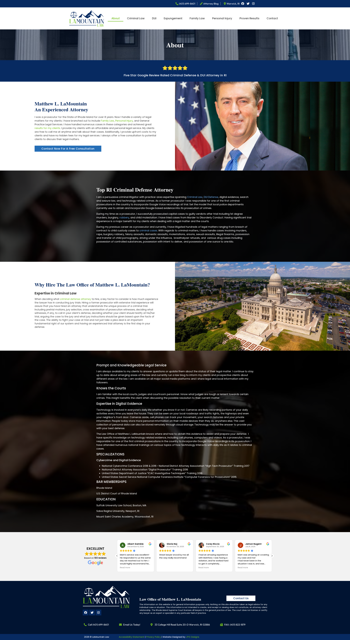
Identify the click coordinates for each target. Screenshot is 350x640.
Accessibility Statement (131, 636)
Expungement (173, 18)
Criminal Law (136, 18)
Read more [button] (164, 567)
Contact (272, 18)
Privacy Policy (153, 636)
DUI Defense (211, 197)
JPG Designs (192, 636)
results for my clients (47, 128)
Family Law (197, 18)
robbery (124, 217)
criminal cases (148, 230)
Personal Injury (222, 18)
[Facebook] (242, 3)
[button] (272, 556)
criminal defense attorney (75, 299)
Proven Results (249, 18)
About (115, 18)
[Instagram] (253, 3)
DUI (154, 18)
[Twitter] (248, 3)
